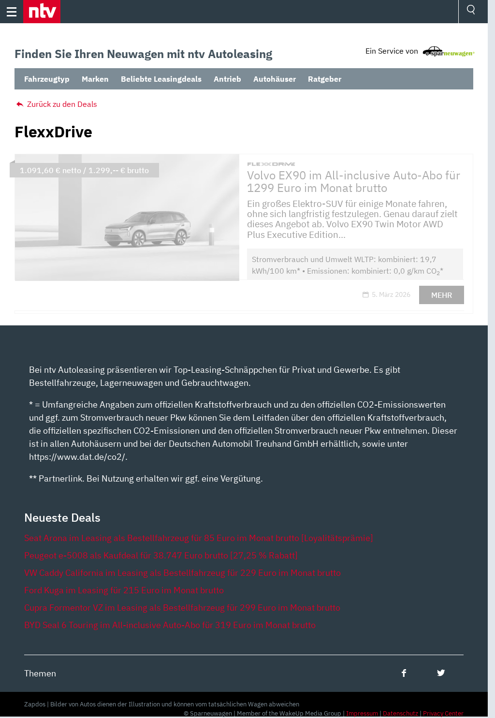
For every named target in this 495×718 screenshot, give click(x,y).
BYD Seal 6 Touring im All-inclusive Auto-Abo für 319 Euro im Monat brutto (170, 624)
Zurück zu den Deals (61, 104)
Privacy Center (443, 713)
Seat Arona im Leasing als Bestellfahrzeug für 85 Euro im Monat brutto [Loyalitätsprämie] (198, 537)
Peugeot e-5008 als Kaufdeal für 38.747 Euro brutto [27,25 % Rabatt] (161, 555)
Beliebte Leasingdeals (161, 79)
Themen (40, 673)
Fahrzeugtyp (47, 79)
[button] (41, 11)
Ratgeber (324, 79)
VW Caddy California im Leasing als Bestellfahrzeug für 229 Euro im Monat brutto (182, 572)
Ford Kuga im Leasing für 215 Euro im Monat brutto (124, 590)
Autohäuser (274, 79)
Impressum (362, 713)
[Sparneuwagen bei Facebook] (404, 672)
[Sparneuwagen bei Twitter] (441, 672)
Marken (95, 79)
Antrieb (227, 79)
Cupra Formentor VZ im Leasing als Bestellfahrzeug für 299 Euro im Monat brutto (182, 607)
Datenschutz (400, 713)
